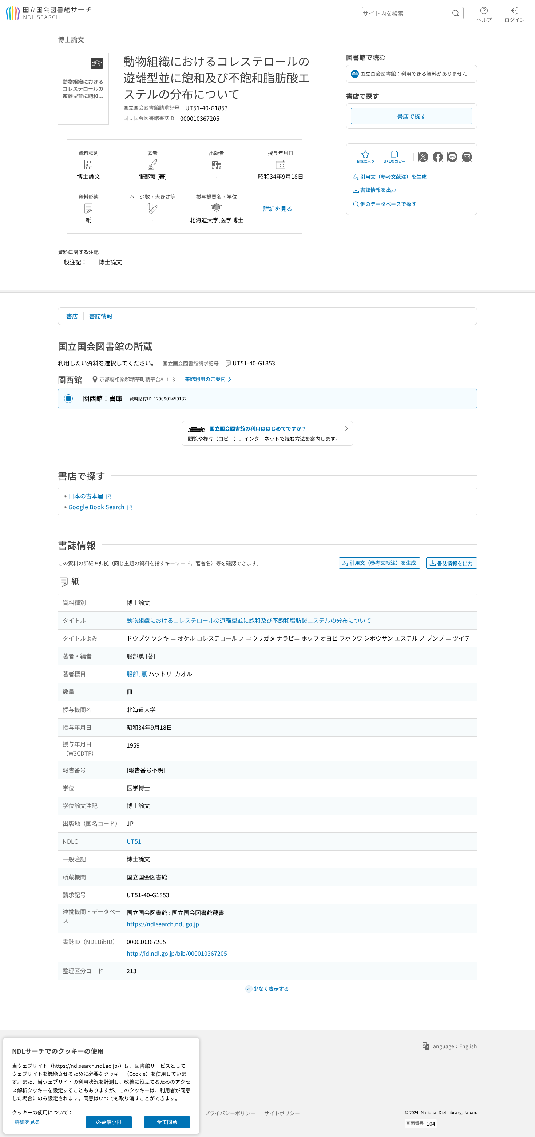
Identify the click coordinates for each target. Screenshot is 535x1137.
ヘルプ (484, 19)
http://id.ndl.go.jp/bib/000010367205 (177, 953)
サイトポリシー (282, 1113)
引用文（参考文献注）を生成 (393, 176)
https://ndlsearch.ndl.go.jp (163, 923)
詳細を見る (277, 208)
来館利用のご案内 (205, 379)
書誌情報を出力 (378, 189)
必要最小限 (109, 1121)
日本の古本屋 (86, 495)
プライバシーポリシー (230, 1113)
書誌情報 (100, 316)
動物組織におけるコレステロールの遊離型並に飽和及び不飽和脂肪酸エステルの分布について (249, 620)
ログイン (514, 19)
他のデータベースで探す (388, 203)
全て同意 (167, 1121)
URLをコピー (394, 161)
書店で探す (411, 116)
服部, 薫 (137, 673)
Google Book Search (97, 506)
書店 (72, 316)
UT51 (134, 841)
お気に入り (365, 161)
